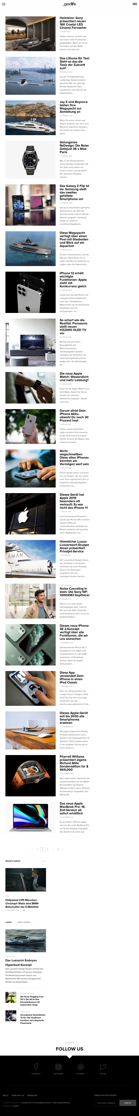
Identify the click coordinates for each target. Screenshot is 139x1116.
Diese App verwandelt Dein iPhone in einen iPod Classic (72, 677)
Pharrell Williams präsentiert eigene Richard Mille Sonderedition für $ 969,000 (74, 763)
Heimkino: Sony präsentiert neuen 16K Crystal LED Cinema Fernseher (73, 23)
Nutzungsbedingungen (41, 1103)
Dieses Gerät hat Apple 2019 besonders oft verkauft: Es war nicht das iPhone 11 (74, 501)
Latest (8, 922)
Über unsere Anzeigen (61, 1103)
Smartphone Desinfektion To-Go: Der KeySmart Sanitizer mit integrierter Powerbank (32, 1019)
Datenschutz (26, 1103)
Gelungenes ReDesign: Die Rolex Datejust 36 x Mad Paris (74, 147)
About (6, 1095)
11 (58, 849)
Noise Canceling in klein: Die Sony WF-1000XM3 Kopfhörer (75, 592)
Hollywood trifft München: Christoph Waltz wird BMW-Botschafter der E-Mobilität (22, 903)
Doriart (16, 1106)
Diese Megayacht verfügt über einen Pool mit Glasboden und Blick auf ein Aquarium (74, 239)
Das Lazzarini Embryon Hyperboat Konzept (21, 963)
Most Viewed (24, 922)
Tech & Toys (10, 956)
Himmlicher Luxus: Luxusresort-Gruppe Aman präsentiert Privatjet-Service (74, 546)
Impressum (32, 1095)
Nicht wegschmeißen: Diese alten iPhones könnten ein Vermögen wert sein (74, 457)
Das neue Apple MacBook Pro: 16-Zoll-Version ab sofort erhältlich (73, 808)
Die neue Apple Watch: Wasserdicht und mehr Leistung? (74, 377)
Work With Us (18, 1095)
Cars (7, 896)
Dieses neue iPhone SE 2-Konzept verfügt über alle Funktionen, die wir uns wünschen (74, 632)
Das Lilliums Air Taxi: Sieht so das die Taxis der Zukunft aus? (75, 63)
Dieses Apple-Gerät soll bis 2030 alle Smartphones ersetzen (74, 718)
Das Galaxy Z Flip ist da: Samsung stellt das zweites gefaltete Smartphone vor (74, 192)
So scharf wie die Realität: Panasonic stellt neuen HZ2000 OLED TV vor (74, 326)
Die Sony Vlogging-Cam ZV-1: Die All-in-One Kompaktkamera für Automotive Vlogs (32, 1000)
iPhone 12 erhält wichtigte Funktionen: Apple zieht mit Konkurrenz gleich (73, 279)
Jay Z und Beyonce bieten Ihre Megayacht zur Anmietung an (74, 107)
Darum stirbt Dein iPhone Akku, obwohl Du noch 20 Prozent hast (74, 415)
